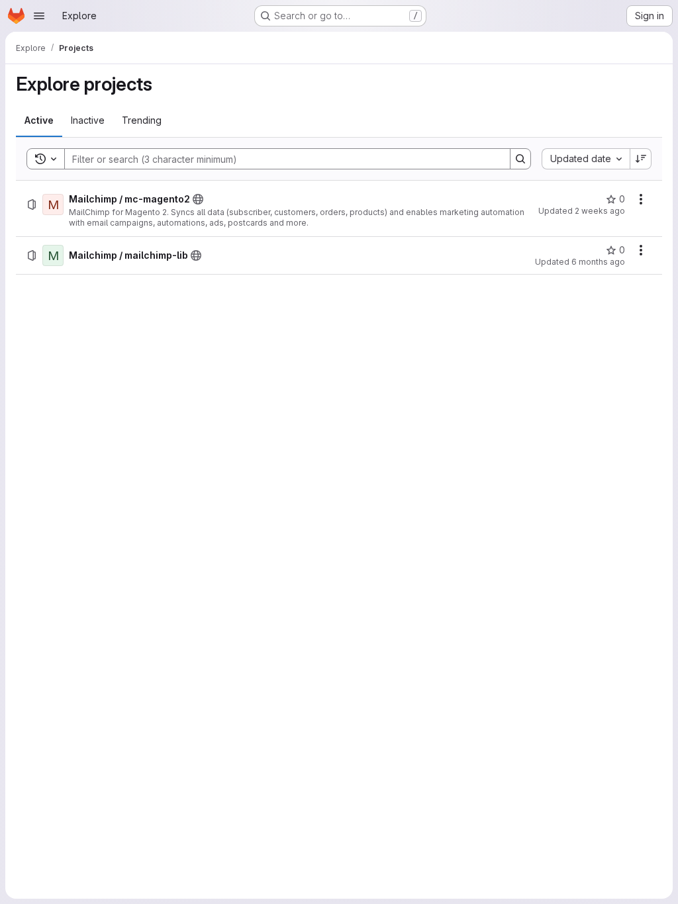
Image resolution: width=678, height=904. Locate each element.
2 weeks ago (600, 211)
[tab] (39, 120)
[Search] (520, 158)
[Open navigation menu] (39, 15)
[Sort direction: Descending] (641, 158)
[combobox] (586, 158)
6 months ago (598, 262)
